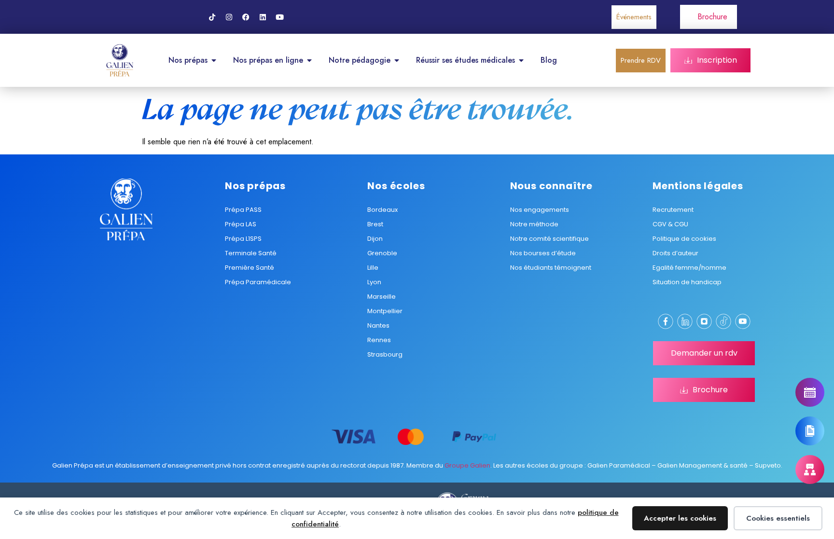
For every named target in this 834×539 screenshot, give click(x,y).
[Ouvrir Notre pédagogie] (397, 60)
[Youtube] (279, 17)
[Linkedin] (262, 17)
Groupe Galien (467, 465)
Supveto (768, 465)
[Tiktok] (212, 17)
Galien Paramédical (618, 465)
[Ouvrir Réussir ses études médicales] (521, 60)
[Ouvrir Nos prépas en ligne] (309, 60)
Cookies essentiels (778, 518)
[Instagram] (229, 17)
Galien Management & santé (702, 465)
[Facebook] (245, 17)
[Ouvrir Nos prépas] (214, 60)
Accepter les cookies (680, 518)
